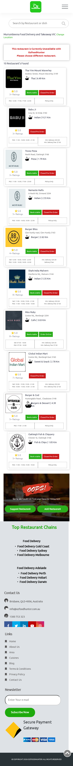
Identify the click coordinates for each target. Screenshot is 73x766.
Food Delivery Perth (33, 573)
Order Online (45, 334)
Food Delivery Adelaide (31, 568)
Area (11, 652)
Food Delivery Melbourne (33, 555)
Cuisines (14, 657)
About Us (14, 646)
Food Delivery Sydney (33, 551)
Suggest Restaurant (20, 508)
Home (12, 641)
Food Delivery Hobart (33, 577)
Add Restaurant (52, 508)
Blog (11, 663)
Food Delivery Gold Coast (33, 546)
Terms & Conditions (20, 668)
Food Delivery (31, 541)
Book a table (32, 92)
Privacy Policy (17, 674)
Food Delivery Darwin (33, 582)
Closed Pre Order (47, 92)
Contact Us (15, 679)
